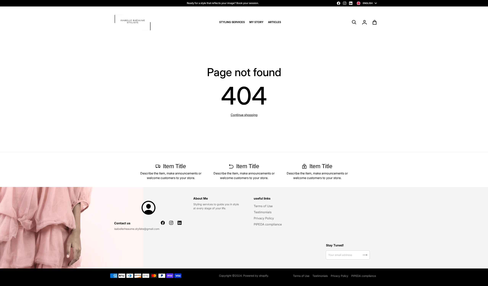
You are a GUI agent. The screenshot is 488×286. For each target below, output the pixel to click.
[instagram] (345, 3)
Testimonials (262, 212)
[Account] (364, 22)
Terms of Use (263, 206)
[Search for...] (354, 22)
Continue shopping (244, 115)
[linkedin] (351, 3)
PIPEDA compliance (268, 224)
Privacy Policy (264, 218)
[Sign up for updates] (365, 255)
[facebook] (338, 3)
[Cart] (374, 22)
